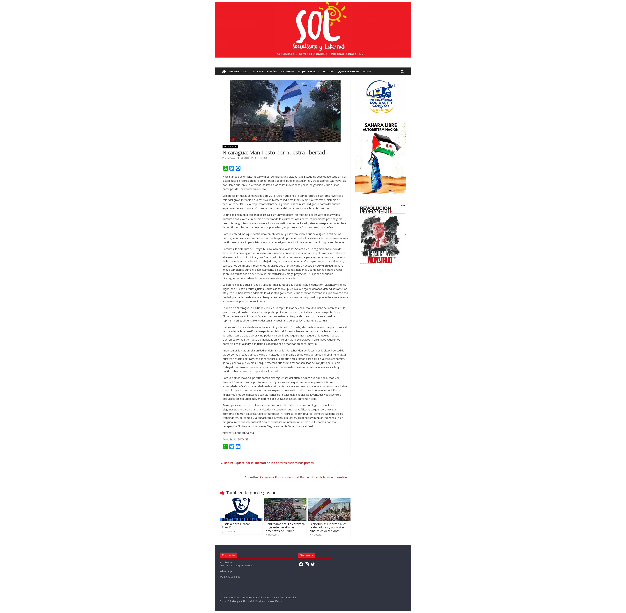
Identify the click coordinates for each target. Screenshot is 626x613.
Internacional (238, 71)
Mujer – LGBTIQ (307, 71)
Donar (367, 71)
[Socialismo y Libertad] (313, 3)
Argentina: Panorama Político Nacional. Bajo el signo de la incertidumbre (297, 477)
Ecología (328, 71)
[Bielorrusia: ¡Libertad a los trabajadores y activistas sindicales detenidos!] (329, 500)
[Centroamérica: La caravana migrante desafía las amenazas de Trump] (285, 500)
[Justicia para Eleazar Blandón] (241, 500)
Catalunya (287, 71)
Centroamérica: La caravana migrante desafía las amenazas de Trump (285, 527)
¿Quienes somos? (348, 71)
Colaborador (246, 157)
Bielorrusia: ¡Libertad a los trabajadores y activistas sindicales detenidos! (328, 527)
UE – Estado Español (264, 71)
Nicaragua (262, 157)
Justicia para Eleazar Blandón (236, 525)
